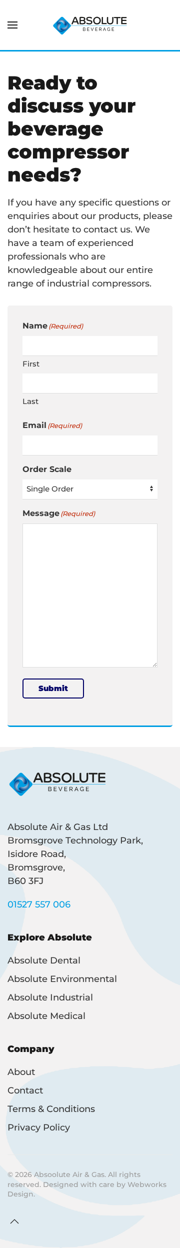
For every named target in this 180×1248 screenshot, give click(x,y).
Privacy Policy (39, 1127)
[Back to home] (90, 25)
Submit (53, 688)
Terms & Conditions (51, 1109)
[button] (13, 25)
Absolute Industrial (50, 997)
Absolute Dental (44, 960)
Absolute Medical (47, 1016)
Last (30, 401)
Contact (25, 1090)
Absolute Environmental (62, 979)
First (31, 363)
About (21, 1072)
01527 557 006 (39, 904)
